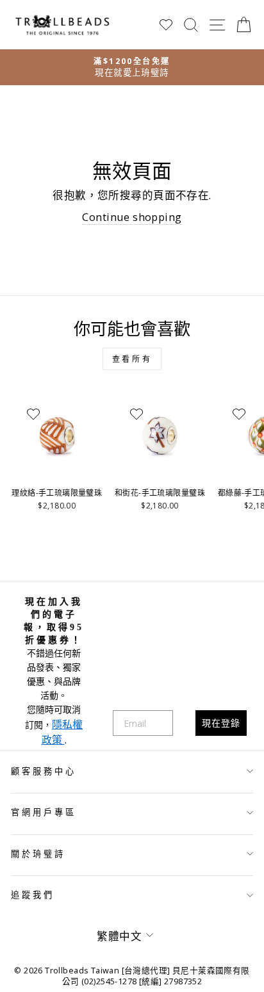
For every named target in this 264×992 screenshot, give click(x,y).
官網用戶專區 (43, 812)
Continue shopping (131, 216)
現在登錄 (221, 723)
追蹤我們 (32, 894)
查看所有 (132, 359)
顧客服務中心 (43, 771)
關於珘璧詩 (38, 853)
